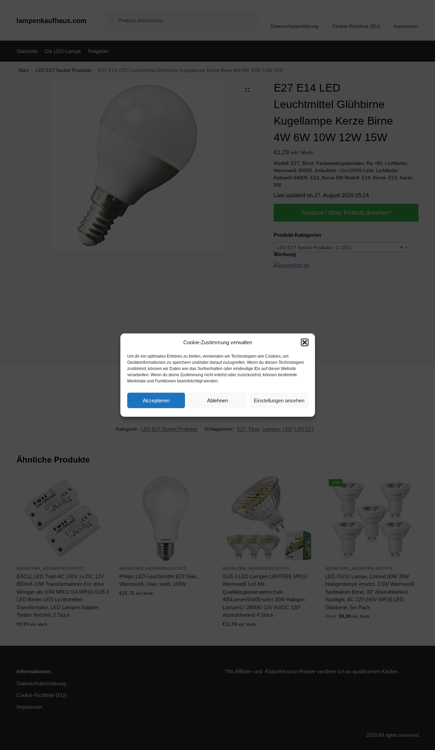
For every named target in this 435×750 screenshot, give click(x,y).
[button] (304, 342)
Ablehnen (217, 400)
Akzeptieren (156, 400)
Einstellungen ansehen (279, 400)
